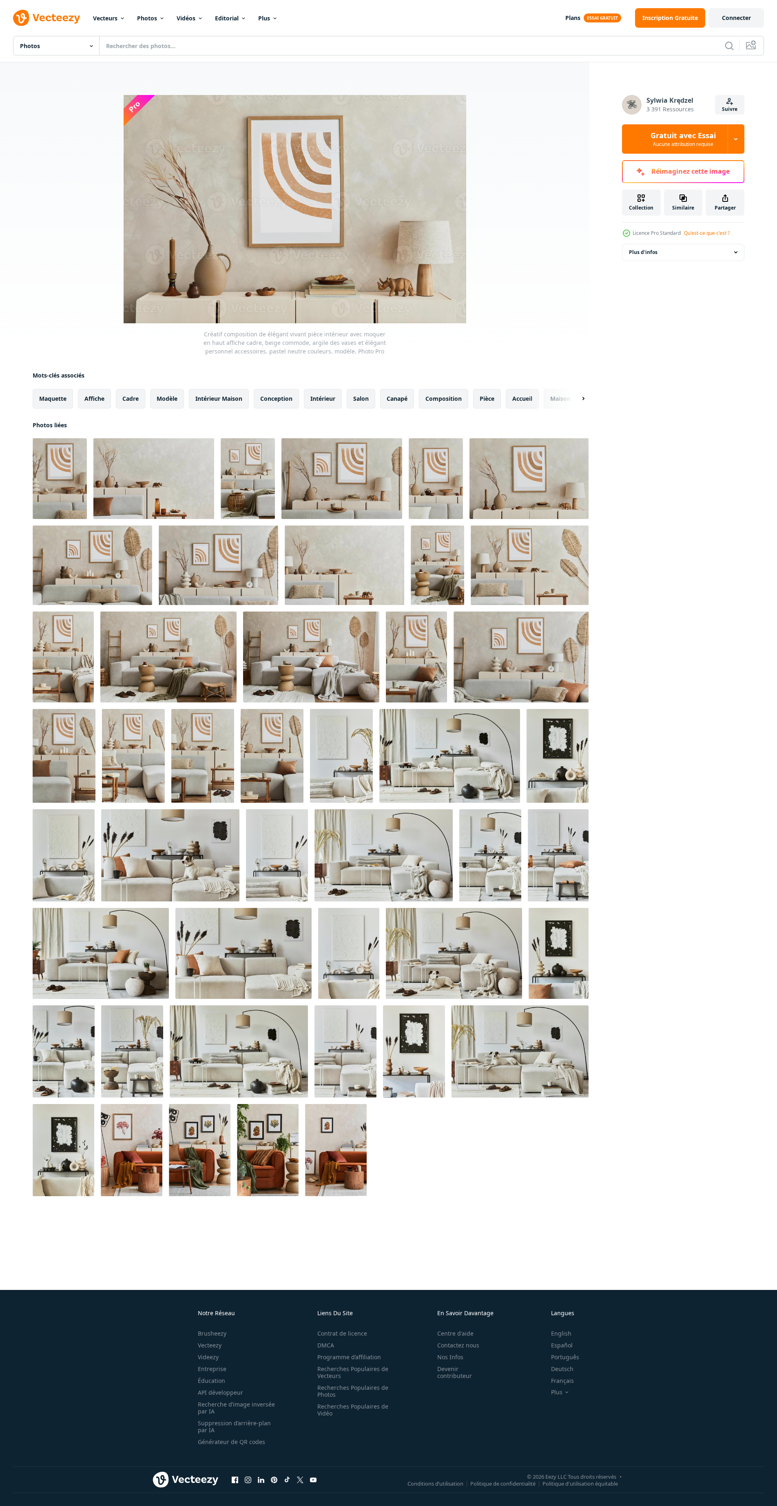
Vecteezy (209, 1345)
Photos (147, 18)
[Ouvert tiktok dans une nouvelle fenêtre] (287, 1479)
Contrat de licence (342, 1333)
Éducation (211, 1381)
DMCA (325, 1345)
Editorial (227, 18)
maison (560, 398)
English (561, 1333)
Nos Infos (450, 1357)
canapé (397, 398)
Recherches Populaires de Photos (352, 1391)
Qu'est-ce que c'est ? (707, 233)
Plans (572, 18)
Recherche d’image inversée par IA (236, 1407)
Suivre (729, 109)
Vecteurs (105, 18)
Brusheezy (212, 1333)
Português (565, 1357)
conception (276, 398)
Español (562, 1345)
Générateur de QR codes (231, 1442)
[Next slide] (576, 399)
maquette (52, 398)
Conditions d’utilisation (435, 1483)
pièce (487, 398)
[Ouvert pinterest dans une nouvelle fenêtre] (274, 1479)
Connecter (736, 18)
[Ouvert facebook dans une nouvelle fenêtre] (235, 1479)
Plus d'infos (643, 252)
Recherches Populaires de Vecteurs (352, 1372)
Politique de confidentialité (503, 1483)
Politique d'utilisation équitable (580, 1483)
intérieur (322, 398)
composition (443, 398)
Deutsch (562, 1369)
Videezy (208, 1357)
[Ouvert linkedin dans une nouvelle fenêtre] (261, 1479)
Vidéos (186, 18)
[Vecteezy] (46, 18)
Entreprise (212, 1369)
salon (361, 398)
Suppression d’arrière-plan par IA (234, 1426)
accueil (522, 398)
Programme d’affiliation (349, 1357)
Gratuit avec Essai (683, 139)
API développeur (220, 1392)
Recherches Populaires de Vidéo (352, 1409)
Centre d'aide (455, 1333)
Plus (264, 18)
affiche (94, 398)
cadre (130, 398)
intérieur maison (218, 398)
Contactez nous (458, 1345)
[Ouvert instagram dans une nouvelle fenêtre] (248, 1479)
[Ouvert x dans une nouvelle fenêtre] (300, 1479)
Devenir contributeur (454, 1372)
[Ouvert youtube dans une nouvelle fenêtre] (313, 1479)
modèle (167, 398)
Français (562, 1381)
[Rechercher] (729, 46)
